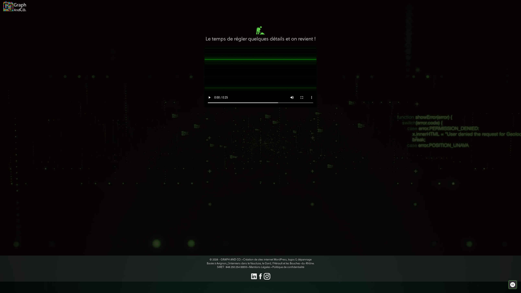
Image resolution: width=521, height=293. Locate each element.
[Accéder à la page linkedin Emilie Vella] (254, 277)
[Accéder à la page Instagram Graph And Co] (267, 277)
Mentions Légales (259, 267)
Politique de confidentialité (288, 267)
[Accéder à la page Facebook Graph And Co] (260, 277)
